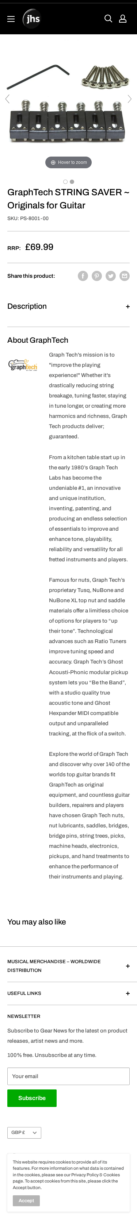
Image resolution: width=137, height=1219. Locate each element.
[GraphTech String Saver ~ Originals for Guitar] (65, 182)
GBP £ (18, 1132)
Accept (26, 1200)
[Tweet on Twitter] (111, 275)
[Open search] (108, 19)
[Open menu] (11, 19)
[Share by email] (124, 275)
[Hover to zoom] (68, 102)
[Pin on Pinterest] (97, 275)
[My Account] (122, 19)
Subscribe (32, 1098)
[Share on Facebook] (83, 275)
